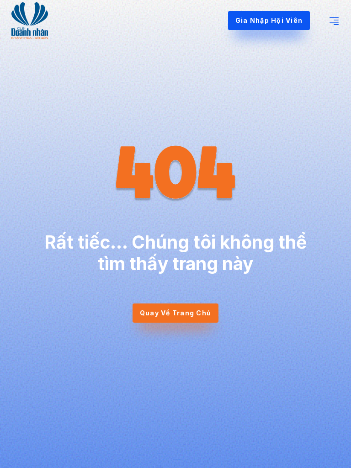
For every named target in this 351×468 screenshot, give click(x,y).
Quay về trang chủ (175, 313)
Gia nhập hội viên (269, 20)
